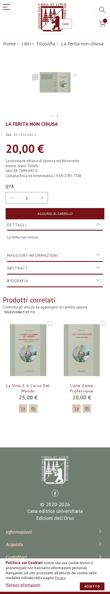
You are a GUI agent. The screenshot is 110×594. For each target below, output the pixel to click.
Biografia (17, 280)
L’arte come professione (81, 388)
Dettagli (17, 225)
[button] (52, 116)
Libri (26, 43)
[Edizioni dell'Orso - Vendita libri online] (52, 17)
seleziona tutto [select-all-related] (19, 312)
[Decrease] (11, 198)
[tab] (55, 225)
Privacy (60, 577)
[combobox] (65, 24)
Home (9, 43)
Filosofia (45, 43)
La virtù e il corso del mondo (28, 388)
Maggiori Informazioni (32, 255)
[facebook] (55, 493)
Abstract (17, 268)
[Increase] (42, 198)
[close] (103, 586)
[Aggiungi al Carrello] (23, 408)
